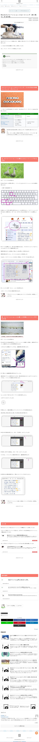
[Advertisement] (19, 78)
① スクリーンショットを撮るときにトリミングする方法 (13, 61)
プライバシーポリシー (10, 737)
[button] (19, 625)
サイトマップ (29, 737)
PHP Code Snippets (15, 741)
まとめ (4, 64)
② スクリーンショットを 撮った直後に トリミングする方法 (5, 123)
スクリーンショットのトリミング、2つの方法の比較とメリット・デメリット (17, 59)
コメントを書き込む (19, 726)
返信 (36, 722)
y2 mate (2, 715)
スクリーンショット (4, 613)
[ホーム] (3, 6)
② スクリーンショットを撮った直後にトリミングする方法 (13, 62)
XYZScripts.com (24, 741)
